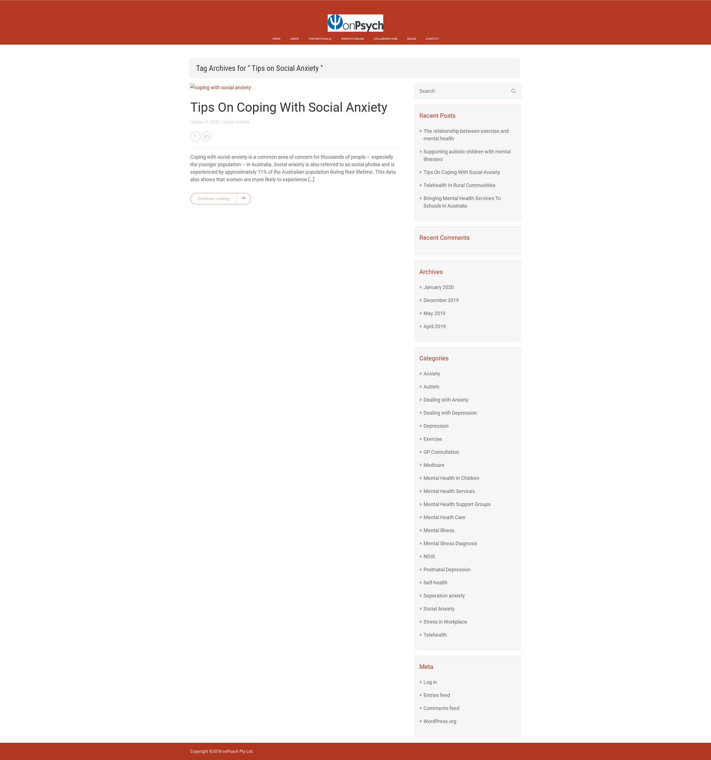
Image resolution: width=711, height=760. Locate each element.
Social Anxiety (236, 121)
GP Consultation (441, 452)
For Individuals (320, 38)
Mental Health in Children (451, 478)
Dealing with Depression (450, 413)
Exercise (433, 439)
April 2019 (435, 326)
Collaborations (385, 38)
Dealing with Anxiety (446, 400)
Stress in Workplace (445, 622)
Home (276, 38)
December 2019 (441, 300)
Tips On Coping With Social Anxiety (288, 107)
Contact (432, 38)
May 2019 (434, 313)
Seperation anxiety (444, 596)
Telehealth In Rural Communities (459, 185)
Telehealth (435, 635)
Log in (430, 682)
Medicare (434, 465)
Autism (431, 387)
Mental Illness (439, 530)
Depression (436, 426)
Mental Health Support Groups (457, 504)
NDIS (429, 556)
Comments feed (441, 708)
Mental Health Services (449, 491)
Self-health (435, 582)
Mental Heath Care (444, 517)
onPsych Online (352, 38)
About (294, 38)
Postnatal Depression (447, 569)
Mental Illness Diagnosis (450, 543)
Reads (411, 38)
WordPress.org (440, 721)
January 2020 (439, 287)
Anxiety (432, 374)
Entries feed (437, 695)
